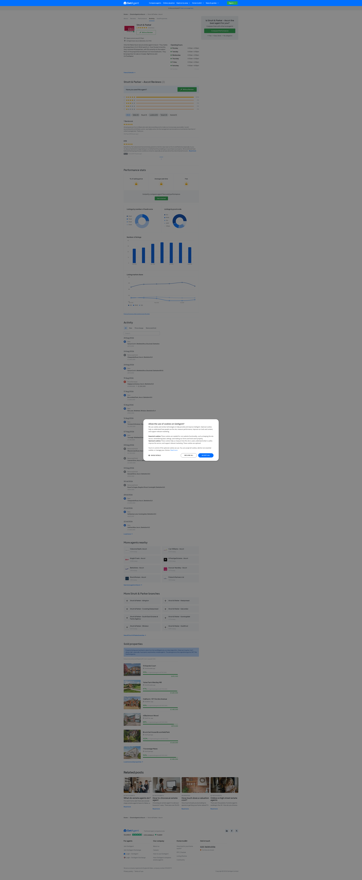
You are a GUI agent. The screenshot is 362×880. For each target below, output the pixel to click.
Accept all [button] (206, 455)
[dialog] (181, 440)
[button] (154, 455)
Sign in (231, 3)
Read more (174, 450)
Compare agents (155, 3)
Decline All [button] (188, 455)
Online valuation (169, 3)
